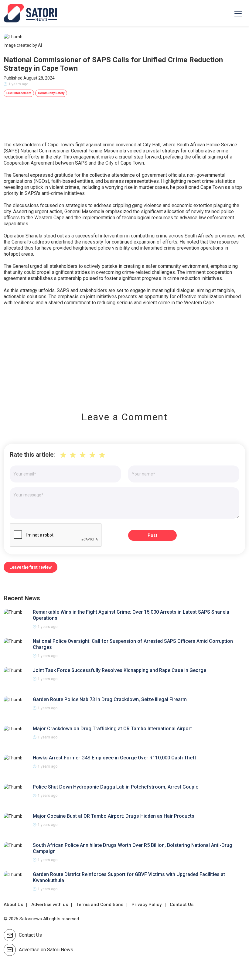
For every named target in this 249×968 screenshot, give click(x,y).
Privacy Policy (146, 904)
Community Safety (51, 93)
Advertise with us (49, 904)
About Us (13, 904)
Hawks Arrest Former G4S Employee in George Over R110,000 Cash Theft (114, 758)
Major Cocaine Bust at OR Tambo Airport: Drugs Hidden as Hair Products (113, 816)
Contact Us (181, 904)
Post (152, 535)
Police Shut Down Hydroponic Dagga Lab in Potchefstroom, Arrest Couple (115, 787)
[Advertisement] (124, 354)
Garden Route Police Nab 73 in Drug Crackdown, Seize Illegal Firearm (110, 699)
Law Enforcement (18, 93)
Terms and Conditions (99, 904)
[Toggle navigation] (238, 13)
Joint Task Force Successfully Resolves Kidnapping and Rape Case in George (119, 670)
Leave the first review (30, 567)
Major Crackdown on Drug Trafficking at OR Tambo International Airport (112, 728)
